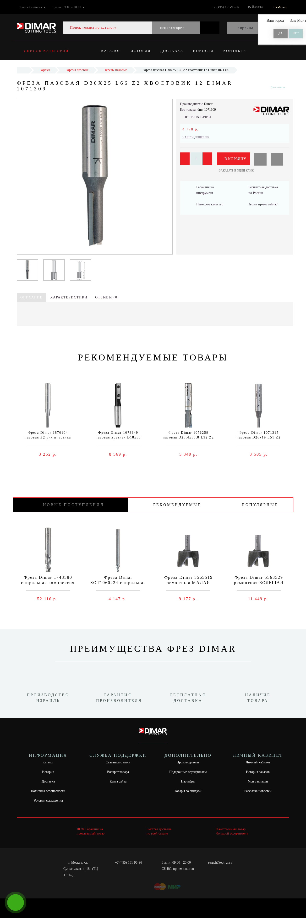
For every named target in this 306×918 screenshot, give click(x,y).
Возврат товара (118, 772)
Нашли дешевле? (195, 137)
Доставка (171, 51)
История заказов (258, 772)
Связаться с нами (118, 762)
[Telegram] (213, 868)
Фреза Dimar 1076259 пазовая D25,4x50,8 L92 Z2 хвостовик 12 (188, 437)
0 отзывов (278, 87)
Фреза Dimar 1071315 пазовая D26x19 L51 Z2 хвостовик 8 (259, 437)
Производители (188, 762)
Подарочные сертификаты (188, 772)
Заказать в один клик (236, 170)
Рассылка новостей (258, 791)
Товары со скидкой (188, 791)
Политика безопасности (48, 791)
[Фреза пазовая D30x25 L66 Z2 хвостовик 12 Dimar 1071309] (27, 270)
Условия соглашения (48, 800)
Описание (31, 297)
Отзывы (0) (107, 297)
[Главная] (23, 70)
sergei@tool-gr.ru (220, 862)
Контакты (235, 51)
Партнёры (188, 781)
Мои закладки (258, 781)
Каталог (111, 51)
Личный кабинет (258, 762)
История (141, 51)
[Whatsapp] (205, 868)
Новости (203, 51)
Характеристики (68, 297)
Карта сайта (118, 781)
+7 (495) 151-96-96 (128, 862)
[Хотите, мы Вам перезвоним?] (15, 902)
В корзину (235, 159)
